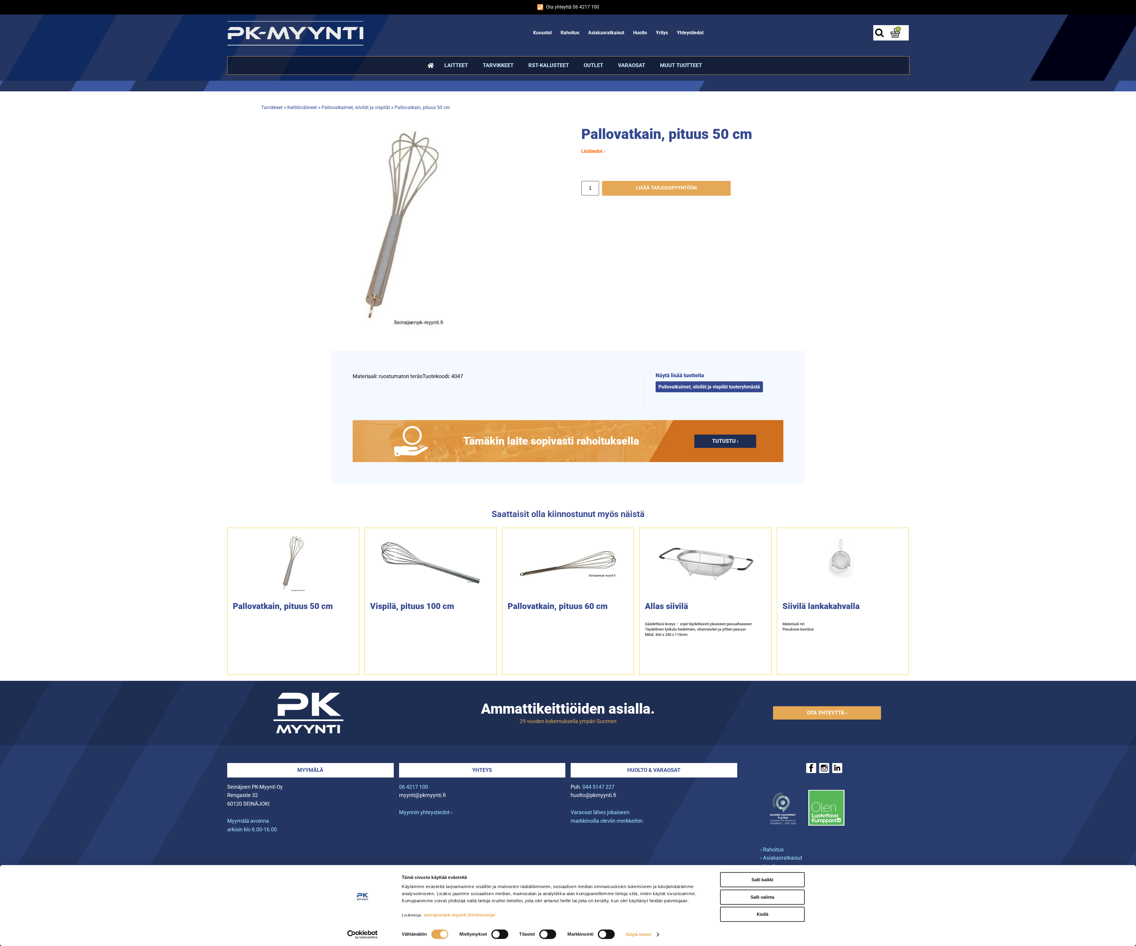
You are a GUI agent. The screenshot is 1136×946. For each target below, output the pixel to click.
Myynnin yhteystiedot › (425, 812)
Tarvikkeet (498, 65)
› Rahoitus (772, 849)
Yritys (662, 32)
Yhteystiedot (690, 32)
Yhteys (482, 770)
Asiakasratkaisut (606, 32)
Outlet (593, 65)
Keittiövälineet (302, 107)
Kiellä (762, 914)
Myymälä (310, 770)
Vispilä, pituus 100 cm (412, 606)
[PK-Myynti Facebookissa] (811, 768)
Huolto (640, 32)
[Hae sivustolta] (879, 32)
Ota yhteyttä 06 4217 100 (572, 7)
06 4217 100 (413, 787)
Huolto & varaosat (653, 770)
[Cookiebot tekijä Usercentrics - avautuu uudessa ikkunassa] (362, 934)
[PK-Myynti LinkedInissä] (837, 768)
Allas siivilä (666, 606)
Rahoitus (570, 32)
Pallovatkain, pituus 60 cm (558, 606)
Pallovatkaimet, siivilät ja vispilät (356, 107)
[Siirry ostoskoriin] (895, 33)
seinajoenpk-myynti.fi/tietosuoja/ (460, 914)
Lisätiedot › (593, 151)
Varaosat (631, 65)
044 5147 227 (598, 787)
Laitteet (456, 65)
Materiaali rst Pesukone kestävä (798, 626)
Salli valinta (762, 897)
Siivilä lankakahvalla (821, 606)
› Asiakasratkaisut (781, 858)
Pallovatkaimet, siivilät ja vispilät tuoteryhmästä (709, 387)
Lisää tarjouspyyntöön (666, 188)
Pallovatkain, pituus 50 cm (422, 107)
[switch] (499, 934)
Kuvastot (542, 32)
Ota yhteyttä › (827, 713)
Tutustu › (725, 441)
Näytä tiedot (638, 934)
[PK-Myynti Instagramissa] (824, 768)
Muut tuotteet (681, 65)
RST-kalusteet (548, 65)
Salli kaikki (762, 879)
